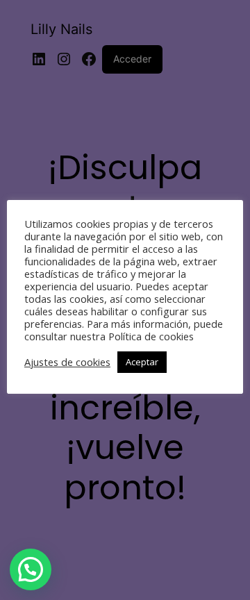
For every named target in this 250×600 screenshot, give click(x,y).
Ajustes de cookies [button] (67, 362)
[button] (30, 569)
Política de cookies (151, 336)
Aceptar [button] (142, 362)
